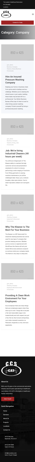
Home (5, 411)
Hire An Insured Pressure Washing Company (14, 79)
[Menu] (33, 14)
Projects (6, 422)
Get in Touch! (7, 399)
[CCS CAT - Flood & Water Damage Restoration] (10, 14)
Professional (15, 219)
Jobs (17, 142)
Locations (6, 426)
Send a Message (8, 349)
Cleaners (9, 69)
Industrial (9, 219)
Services (6, 414)
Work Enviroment (17, 287)
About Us (6, 418)
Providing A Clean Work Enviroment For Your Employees (17, 298)
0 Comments (10, 71)
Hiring (13, 142)
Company (14, 67)
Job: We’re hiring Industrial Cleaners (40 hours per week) (17, 153)
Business (9, 67)
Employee (9, 287)
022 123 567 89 (18, 342)
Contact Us (6, 430)
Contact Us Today (17, 22)
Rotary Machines (16, 69)
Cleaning (9, 217)
